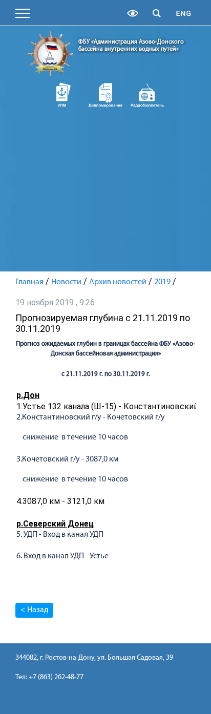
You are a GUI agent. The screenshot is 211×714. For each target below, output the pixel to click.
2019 (162, 282)
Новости (66, 282)
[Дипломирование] (105, 94)
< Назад (34, 610)
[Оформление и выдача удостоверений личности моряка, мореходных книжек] (63, 94)
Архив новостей (117, 282)
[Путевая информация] (147, 94)
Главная (29, 282)
